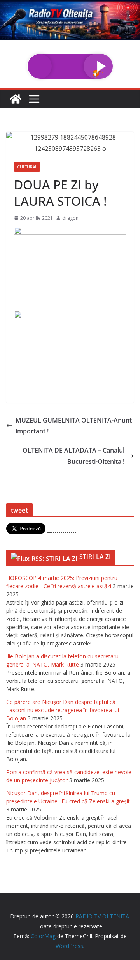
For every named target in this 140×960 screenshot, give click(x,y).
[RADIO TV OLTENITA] (70, 5)
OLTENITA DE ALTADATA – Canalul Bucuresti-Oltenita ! (73, 456)
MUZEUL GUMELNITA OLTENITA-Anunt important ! (74, 426)
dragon (70, 218)
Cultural (27, 167)
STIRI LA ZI (95, 556)
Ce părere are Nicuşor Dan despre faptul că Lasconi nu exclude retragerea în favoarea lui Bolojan (62, 710)
